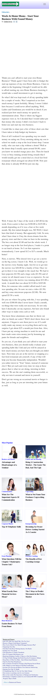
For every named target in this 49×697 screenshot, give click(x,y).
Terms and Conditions (30, 694)
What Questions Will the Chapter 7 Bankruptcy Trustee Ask (11, 562)
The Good (37, 465)
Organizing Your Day (9, 647)
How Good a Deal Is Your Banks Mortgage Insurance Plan (19, 645)
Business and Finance (8, 459)
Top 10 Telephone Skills (11, 527)
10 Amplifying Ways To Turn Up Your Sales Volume (17, 671)
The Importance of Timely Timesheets (13, 652)
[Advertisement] (24, 49)
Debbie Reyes (8, 21)
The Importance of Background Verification (26, 675)
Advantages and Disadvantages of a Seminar (9, 465)
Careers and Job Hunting (33, 459)
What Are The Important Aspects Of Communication (10, 497)
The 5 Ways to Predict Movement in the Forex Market (35, 594)
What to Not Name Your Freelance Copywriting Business (35, 497)
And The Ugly (35, 468)
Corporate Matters (7, 524)
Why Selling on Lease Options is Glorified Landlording (18, 665)
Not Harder (29, 648)
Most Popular (7, 443)
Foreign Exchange (31, 588)
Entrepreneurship (31, 524)
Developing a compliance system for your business (17, 676)
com (22, 654)
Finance (4, 588)
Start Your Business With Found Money (20, 17)
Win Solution (33, 656)
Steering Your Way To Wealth (11, 669)
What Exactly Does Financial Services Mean (9, 594)
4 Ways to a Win (24, 656)
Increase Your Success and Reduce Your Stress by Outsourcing (20, 667)
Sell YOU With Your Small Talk (12, 641)
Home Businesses (7, 621)
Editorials (5, 12)
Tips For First (6, 661)
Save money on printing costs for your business (16, 673)
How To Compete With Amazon (12, 654)
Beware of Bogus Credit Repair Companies (15, 643)
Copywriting (29, 491)
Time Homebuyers (16, 661)
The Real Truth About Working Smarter (14, 648)
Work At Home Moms (13, 16)
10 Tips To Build (7, 658)
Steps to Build (12, 678)
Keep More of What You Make (11, 660)
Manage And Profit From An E (21, 658)
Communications (7, 491)
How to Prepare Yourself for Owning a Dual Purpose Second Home (21, 663)
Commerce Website (35, 658)
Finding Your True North (10, 650)
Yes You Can (25, 641)
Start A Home (25, 660)
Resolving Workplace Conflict (11, 656)
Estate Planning (6, 556)
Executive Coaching (32, 556)
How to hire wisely (8, 675)
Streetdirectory (21, 694)
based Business (33, 660)
